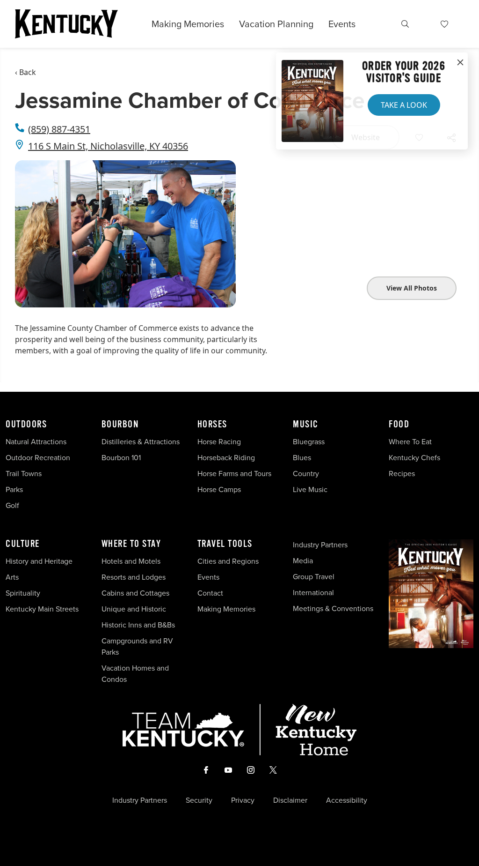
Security (199, 800)
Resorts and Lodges (134, 577)
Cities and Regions (228, 561)
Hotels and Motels (131, 561)
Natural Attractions (36, 441)
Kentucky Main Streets (42, 609)
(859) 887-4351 (59, 129)
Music (306, 424)
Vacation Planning (276, 24)
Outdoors (26, 424)
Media (303, 560)
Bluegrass (309, 441)
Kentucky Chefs (414, 457)
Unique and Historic (134, 609)
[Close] (460, 63)
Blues (302, 457)
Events (342, 24)
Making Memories (188, 23)
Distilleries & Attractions (141, 441)
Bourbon (120, 424)
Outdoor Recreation (38, 457)
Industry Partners (320, 544)
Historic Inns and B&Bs (138, 625)
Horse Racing (219, 441)
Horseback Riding (226, 457)
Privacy (242, 800)
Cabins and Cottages (135, 593)
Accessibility (346, 800)
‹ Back (25, 72)
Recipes (403, 473)
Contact (210, 593)
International (313, 592)
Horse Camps (219, 489)
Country (306, 473)
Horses (212, 424)
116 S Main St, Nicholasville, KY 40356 (108, 146)
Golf (12, 505)
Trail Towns (24, 473)
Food (399, 424)
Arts (12, 577)
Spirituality (24, 593)
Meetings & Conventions (333, 608)
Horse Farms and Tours (234, 473)
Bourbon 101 (121, 457)
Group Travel (313, 576)
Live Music (310, 489)
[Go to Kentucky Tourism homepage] (66, 23)
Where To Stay (131, 544)
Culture (23, 544)
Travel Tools (225, 544)
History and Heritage (40, 561)
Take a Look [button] (404, 105)
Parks (14, 489)
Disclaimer (290, 800)
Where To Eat (410, 441)
